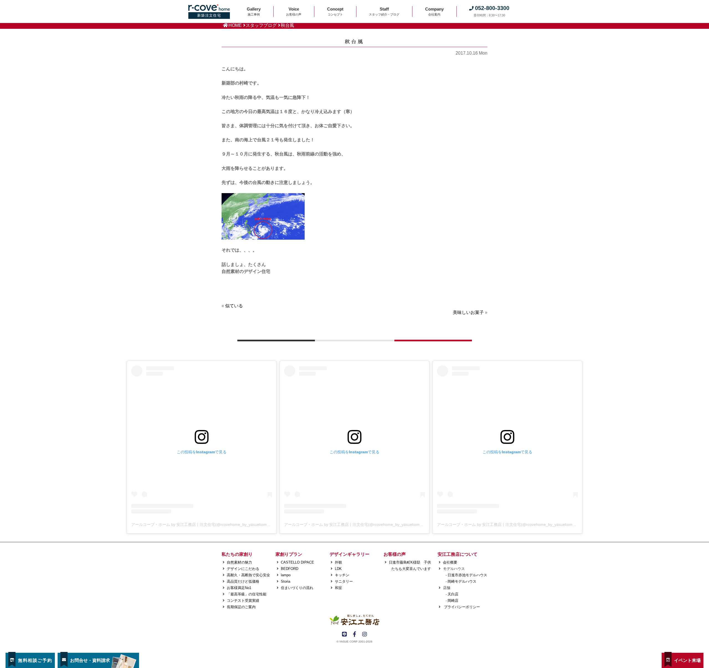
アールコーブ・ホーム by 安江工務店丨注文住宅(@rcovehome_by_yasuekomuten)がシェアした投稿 (219, 524)
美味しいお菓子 (468, 312)
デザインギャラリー (349, 554)
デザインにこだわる (243, 569)
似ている (234, 305)
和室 (338, 588)
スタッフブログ (261, 25)
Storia (285, 581)
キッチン (342, 575)
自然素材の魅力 (239, 562)
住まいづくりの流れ (297, 588)
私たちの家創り (237, 554)
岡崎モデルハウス (462, 581)
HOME (235, 25)
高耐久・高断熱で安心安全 (248, 575)
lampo (286, 575)
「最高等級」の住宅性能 (246, 594)
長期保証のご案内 (241, 607)
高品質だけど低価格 (243, 581)
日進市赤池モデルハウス (467, 575)
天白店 (453, 594)
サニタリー (344, 581)
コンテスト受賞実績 (243, 600)
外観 (338, 562)
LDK (338, 569)
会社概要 (450, 562)
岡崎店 (453, 600)
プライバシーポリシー (461, 607)
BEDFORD (289, 569)
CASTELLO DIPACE (297, 562)
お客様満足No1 (239, 588)
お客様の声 (395, 554)
